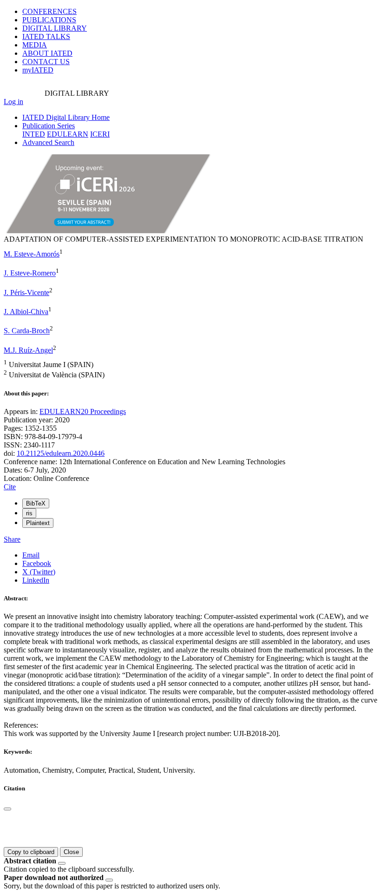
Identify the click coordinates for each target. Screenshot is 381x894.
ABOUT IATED (47, 53)
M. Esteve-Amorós (31, 254)
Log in (13, 101)
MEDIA (34, 45)
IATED (46, 36)
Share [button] (12, 539)
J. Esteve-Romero (30, 273)
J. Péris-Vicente (26, 292)
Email (30, 555)
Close (71, 851)
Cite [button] (10, 487)
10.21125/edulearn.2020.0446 (61, 453)
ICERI (100, 134)
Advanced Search (48, 142)
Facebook (36, 563)
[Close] (7, 809)
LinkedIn (35, 580)
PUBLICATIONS (49, 20)
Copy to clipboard (30, 851)
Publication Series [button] (48, 126)
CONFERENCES (49, 11)
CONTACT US (46, 62)
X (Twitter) (38, 572)
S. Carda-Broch (27, 331)
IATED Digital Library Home (66, 117)
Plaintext (38, 522)
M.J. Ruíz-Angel (28, 350)
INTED (33, 134)
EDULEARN (67, 134)
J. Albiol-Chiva (26, 312)
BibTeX (36, 503)
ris (29, 513)
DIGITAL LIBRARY (54, 28)
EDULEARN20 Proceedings (82, 411)
